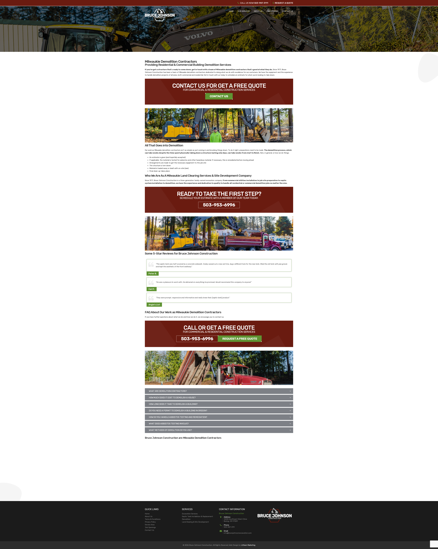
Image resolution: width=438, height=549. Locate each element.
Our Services (244, 11)
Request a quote (284, 3)
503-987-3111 (261, 3)
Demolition (186, 519)
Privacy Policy (150, 522)
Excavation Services (190, 514)
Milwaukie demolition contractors (231, 70)
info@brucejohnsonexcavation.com (238, 533)
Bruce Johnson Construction (165, 180)
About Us (258, 11)
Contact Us (288, 11)
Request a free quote (239, 338)
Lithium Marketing (248, 545)
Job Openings (272, 11)
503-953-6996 (219, 205)
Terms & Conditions (152, 519)
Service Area (149, 525)
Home (231, 11)
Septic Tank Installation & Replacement (197, 516)
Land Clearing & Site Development (195, 522)
